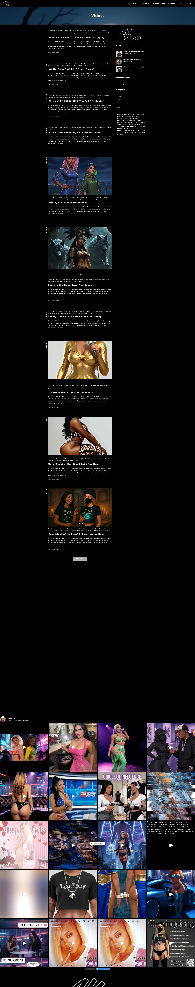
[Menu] (191, 3)
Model (122, 126)
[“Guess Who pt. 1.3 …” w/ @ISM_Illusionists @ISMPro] (24, 894)
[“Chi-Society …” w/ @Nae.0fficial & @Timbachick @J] (122, 796)
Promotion (142, 128)
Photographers (99, 32)
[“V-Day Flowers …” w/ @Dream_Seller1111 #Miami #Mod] (24, 845)
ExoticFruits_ (131, 122)
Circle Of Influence (97, 63)
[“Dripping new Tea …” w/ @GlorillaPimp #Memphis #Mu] (73, 845)
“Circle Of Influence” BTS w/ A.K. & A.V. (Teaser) (76, 101)
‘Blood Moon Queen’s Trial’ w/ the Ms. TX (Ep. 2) (76, 37)
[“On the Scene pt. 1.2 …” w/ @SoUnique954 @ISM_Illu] (122, 747)
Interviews (50, 199)
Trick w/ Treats (90, 530)
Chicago (106, 528)
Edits (61, 32)
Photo (63, 30)
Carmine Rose (86, 311)
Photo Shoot (93, 32)
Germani (69, 32)
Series (58, 33)
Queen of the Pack (52, 33)
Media (78, 32)
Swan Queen (60, 281)
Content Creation (56, 32)
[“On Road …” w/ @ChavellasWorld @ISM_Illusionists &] (73, 747)
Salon (74, 129)
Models (88, 32)
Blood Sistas (105, 30)
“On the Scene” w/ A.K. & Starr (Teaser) (71, 69)
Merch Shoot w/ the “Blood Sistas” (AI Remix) (75, 464)
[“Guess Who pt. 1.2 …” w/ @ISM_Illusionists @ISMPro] (122, 894)
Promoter (136, 128)
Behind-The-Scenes (92, 30)
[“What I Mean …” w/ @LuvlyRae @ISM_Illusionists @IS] (122, 943)
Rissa (85, 530)
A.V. (71, 63)
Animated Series (80, 63)
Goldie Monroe (56, 387)
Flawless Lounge (101, 311)
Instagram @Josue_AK (97, 843)
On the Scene (86, 387)
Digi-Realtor (50, 65)
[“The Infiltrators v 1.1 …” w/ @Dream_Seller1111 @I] (24, 747)
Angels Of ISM (81, 30)
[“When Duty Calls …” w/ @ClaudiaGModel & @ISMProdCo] (24, 943)
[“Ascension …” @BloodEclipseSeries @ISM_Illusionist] (122, 845)
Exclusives (65, 32)
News (60, 30)
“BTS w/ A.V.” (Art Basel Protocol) (68, 202)
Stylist (77, 129)
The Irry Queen (62, 33)
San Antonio (134, 130)
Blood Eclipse (100, 30)
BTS (133, 116)
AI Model (71, 30)
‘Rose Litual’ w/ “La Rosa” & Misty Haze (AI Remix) (77, 534)
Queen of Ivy (106, 32)
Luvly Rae (61, 65)
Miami (85, 32)
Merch (81, 32)
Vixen (143, 132)
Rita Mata (66, 313)
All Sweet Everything (83, 528)
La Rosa (66, 530)
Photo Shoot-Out (128, 128)
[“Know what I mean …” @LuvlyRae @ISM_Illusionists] (73, 943)
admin (55, 30)
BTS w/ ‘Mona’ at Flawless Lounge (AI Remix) (74, 316)
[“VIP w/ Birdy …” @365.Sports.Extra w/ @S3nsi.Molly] (73, 796)
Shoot (139, 130)
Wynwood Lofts (69, 33)
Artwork (90, 279)
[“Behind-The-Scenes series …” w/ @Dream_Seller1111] (73, 894)
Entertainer (140, 120)
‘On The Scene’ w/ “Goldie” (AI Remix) (70, 392)
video (72, 65)
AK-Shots (75, 30)
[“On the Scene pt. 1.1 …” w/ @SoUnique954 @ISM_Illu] (24, 796)
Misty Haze (70, 530)
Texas (118, 132)
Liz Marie (59, 129)
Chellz (126, 118)
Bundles (49, 32)
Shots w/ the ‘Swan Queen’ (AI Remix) (70, 285)
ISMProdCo (74, 32)
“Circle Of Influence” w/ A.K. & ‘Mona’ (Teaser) (75, 132)
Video (66, 30)
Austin (86, 30)
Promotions (119, 130)
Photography (142, 126)
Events (118, 122)
